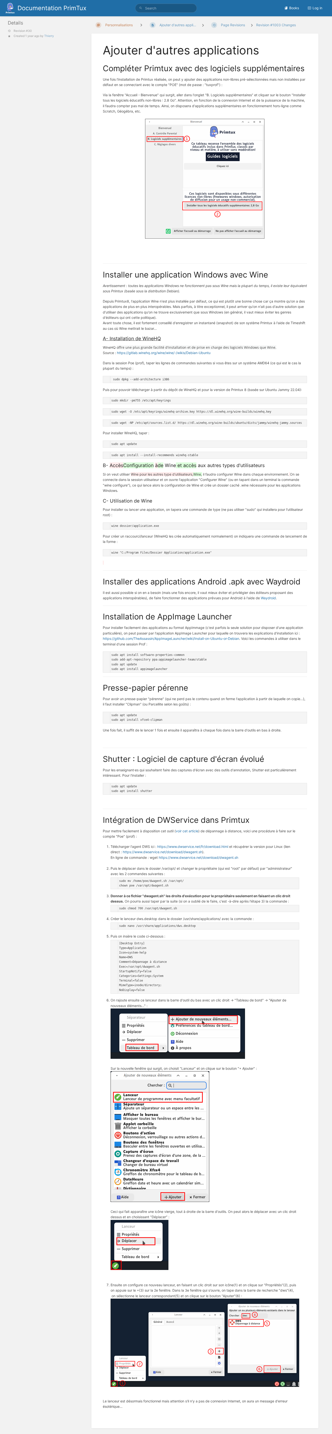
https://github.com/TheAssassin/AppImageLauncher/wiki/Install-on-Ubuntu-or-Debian (171, 638)
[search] (166, 8)
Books (294, 8)
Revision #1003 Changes (276, 25)
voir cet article (187, 831)
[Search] (140, 8)
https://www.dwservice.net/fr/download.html (192, 846)
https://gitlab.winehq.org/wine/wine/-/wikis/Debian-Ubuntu (163, 353)
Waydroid (268, 598)
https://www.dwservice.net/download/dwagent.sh (162, 852)
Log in (317, 8)
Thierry (49, 36)
